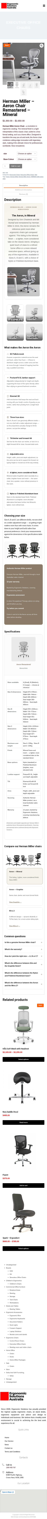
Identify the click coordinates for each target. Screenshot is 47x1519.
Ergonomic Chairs (15, 174)
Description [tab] (23, 185)
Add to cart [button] (23, 1185)
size (5, 154)
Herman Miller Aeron (24, 176)
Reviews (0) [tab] (23, 194)
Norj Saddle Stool (10, 1112)
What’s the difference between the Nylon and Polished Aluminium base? (21, 974)
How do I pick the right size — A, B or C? (21, 956)
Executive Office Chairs (27, 174)
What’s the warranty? (13, 949)
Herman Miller (14, 176)
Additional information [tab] (23, 190)
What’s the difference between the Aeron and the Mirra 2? (21, 984)
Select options (23, 1059)
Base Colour (8, 159)
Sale (36, 174)
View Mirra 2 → (14, 926)
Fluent (5, 1175)
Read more (24, 1122)
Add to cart (15, 166)
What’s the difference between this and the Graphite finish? (21, 964)
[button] (44, 6)
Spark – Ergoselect (11, 1238)
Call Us (9, 1465)
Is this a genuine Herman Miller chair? (20, 942)
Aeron (8, 176)
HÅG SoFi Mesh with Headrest (16, 1049)
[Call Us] (3, 1465)
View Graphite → (15, 902)
